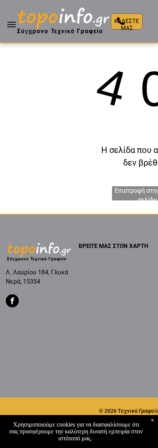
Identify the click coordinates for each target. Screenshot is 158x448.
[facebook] (12, 301)
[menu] (11, 24)
